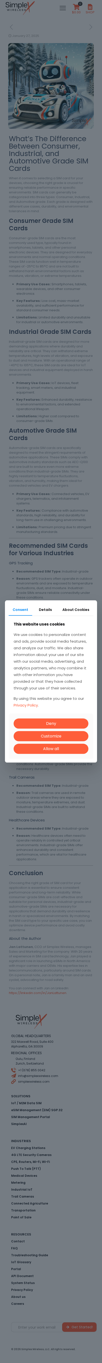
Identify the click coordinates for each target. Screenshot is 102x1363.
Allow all (51, 749)
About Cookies (75, 609)
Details (45, 609)
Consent (20, 609)
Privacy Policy (26, 705)
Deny (51, 723)
